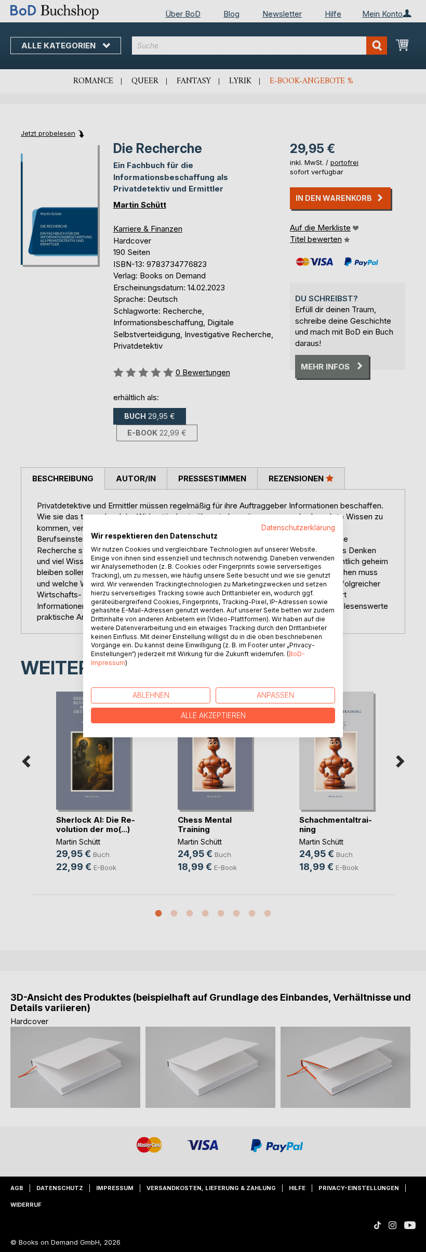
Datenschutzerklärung (298, 527)
